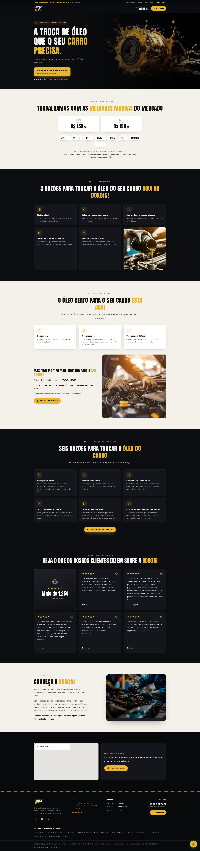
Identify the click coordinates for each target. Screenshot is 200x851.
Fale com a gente (118, 768)
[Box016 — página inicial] (38, 8)
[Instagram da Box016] (36, 819)
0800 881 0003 (161, 2)
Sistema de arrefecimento (136, 832)
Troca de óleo (38, 832)
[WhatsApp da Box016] (47, 819)
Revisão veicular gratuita (58, 836)
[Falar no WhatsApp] (193, 844)
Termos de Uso (55, 847)
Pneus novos (70, 832)
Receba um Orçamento (98, 530)
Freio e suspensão (84, 832)
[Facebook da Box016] (42, 819)
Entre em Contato (49, 401)
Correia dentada (154, 832)
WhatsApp (160, 812)
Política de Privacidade (41, 847)
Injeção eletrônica (118, 832)
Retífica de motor (40, 836)
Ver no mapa (76, 812)
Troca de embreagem (101, 832)
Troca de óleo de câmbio (54, 832)
